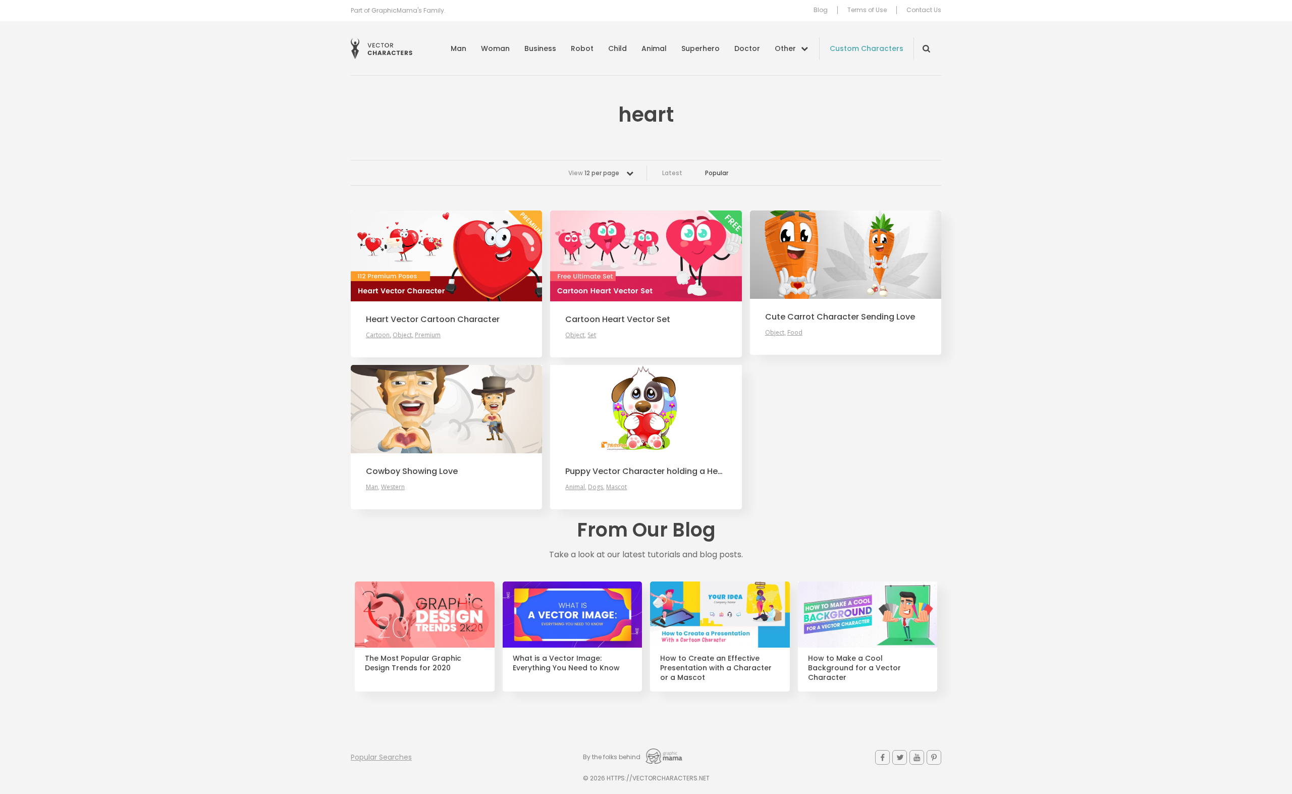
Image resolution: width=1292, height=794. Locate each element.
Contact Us (923, 10)
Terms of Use (867, 10)
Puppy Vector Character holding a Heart (645, 471)
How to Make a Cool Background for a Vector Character (854, 668)
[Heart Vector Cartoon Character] (446, 255)
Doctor (747, 48)
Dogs (595, 487)
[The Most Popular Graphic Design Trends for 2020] (425, 614)
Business (540, 48)
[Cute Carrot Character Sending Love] (845, 254)
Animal (654, 48)
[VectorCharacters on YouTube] (916, 757)
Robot (582, 48)
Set (591, 335)
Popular (716, 173)
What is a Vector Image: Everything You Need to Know (566, 663)
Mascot (616, 487)
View (593, 173)
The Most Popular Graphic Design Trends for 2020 (413, 663)
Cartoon (378, 335)
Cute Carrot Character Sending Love (840, 317)
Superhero (700, 48)
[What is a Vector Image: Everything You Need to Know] (572, 614)
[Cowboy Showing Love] (446, 409)
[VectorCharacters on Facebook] (882, 757)
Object (402, 335)
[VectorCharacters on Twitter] (899, 757)
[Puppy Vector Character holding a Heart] (645, 409)
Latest (672, 173)
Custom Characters (866, 48)
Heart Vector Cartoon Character (433, 319)
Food (794, 332)
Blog (821, 10)
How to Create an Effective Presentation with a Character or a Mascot (716, 668)
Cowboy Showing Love (412, 471)
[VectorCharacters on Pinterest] (934, 757)
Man (458, 48)
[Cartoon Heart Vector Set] (645, 255)
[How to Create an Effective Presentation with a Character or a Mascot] (720, 614)
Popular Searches (381, 757)
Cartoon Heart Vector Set (617, 319)
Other (785, 48)
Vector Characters (381, 48)
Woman (495, 48)
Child (617, 48)
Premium (428, 335)
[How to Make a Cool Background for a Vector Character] (868, 614)
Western (393, 487)
